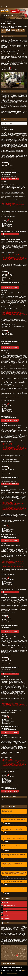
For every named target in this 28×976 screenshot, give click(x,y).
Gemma (6, 841)
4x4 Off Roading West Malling (7, 27)
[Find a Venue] (12, 15)
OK (3, 973)
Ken (6, 884)
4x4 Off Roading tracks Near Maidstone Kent (17, 26)
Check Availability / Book (9, 179)
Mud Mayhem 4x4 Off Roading (5, 11)
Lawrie (6, 876)
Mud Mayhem (3, 26)
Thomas (7, 850)
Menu (1, 6)
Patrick (7, 893)
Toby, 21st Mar (8, 823)
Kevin (6, 832)
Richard (7, 859)
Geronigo (15, 11)
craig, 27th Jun (9, 814)
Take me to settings (12, 973)
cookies (24, 970)
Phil (6, 868)
